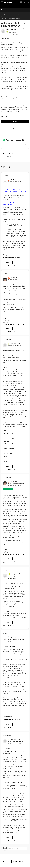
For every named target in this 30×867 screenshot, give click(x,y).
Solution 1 (6, 145)
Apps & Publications (9, 324)
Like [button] (14, 125)
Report (15, 129)
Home (2, 14)
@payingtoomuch (10, 187)
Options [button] (26, 23)
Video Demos (20, 324)
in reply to (16, 484)
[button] (28, 28)
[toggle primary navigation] (3, 2)
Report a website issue (20, 862)
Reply (15, 121)
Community (4, 10)
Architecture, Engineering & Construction (16, 14)
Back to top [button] (3, 861)
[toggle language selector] (21, 2)
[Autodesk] (8, 2)
